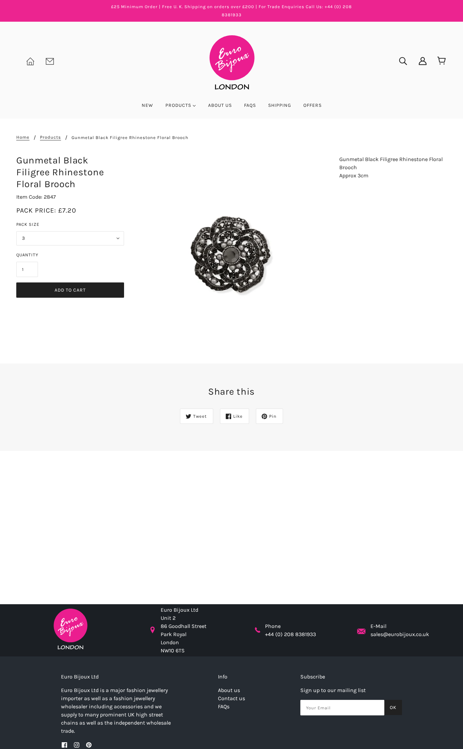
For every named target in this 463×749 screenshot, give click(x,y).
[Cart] (440, 61)
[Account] (418, 60)
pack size (27, 224)
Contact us (231, 698)
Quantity (27, 254)
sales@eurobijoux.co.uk (399, 634)
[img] (398, 60)
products (50, 137)
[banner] (231, 62)
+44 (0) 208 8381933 (290, 634)
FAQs (223, 706)
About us (229, 690)
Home (22, 137)
